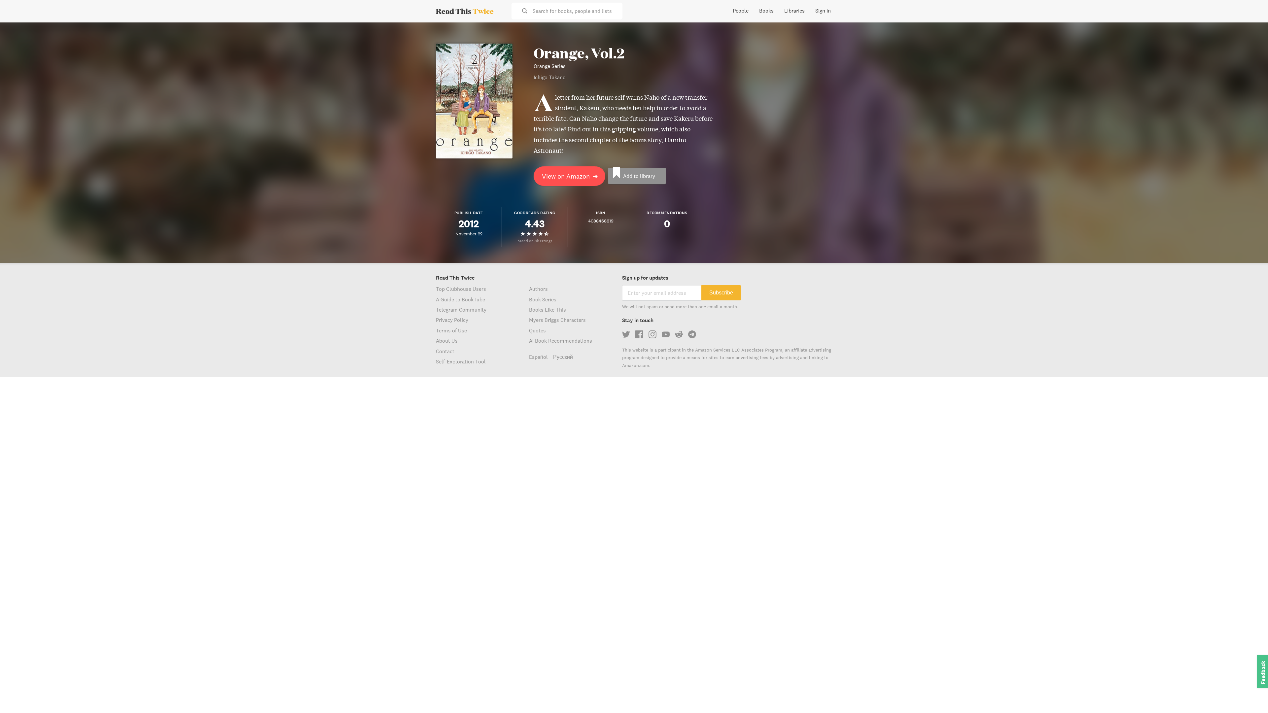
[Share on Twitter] (1252, 33)
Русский (563, 357)
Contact (445, 351)
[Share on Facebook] (1252, 45)
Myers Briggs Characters (557, 320)
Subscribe (721, 292)
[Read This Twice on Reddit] (679, 334)
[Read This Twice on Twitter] (626, 334)
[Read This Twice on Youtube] (666, 334)
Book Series (542, 299)
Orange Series (550, 66)
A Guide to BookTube (460, 299)
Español (538, 357)
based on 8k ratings (534, 240)
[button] (1250, 695)
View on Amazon (570, 176)
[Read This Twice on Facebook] (639, 334)
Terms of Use (451, 330)
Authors (538, 289)
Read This (465, 11)
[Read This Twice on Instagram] (652, 334)
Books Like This (547, 309)
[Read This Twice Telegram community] (692, 334)
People (741, 10)
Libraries (794, 10)
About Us (447, 340)
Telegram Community (461, 309)
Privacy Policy (452, 320)
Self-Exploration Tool (461, 361)
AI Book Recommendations (560, 340)
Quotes (537, 330)
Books (766, 10)
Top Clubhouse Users (461, 289)
